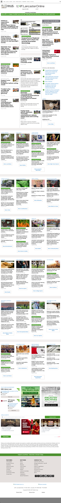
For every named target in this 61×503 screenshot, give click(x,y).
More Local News (51, 63)
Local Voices (5, 344)
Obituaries (35, 179)
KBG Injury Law (6, 389)
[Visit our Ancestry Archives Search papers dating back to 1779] (51, 396)
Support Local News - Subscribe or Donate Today (30, 454)
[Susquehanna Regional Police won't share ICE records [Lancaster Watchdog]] (30, 27)
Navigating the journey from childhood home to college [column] (7, 363)
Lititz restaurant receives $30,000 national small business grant (51, 78)
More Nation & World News (7, 333)
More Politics (23, 165)
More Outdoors (53, 287)
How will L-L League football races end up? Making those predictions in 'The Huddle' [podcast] (28, 14)
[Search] (60, 1)
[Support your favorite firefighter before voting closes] (16, 79)
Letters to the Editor (51, 301)
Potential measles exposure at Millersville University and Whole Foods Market (38, 236)
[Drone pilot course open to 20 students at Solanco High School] (53, 223)
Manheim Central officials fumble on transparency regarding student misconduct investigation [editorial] (37, 328)
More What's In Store (53, 206)
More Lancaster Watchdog (38, 170)
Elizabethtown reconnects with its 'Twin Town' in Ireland (27, 73)
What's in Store (52, 179)
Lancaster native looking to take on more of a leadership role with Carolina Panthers (51, 85)
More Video (51, 124)
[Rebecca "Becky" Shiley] (38, 183)
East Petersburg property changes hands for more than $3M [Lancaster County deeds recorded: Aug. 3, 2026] (7, 285)
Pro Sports (20, 260)
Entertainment (6, 218)
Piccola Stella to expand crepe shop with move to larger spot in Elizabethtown (53, 189)
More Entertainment (7, 246)
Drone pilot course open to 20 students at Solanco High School (53, 229)
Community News (52, 218)
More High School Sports (53, 164)
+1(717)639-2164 (12, 405)
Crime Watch (5, 179)
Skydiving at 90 (45, 119)
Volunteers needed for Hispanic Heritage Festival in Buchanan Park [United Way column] (50, 54)
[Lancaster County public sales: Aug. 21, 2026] (22, 183)
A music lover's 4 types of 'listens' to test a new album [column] (7, 230)
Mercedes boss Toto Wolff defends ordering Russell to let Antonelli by (22, 270)
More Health (38, 248)
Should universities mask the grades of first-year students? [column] (7, 370)
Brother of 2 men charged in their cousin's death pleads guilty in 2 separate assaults (7, 204)
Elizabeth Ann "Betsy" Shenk (38, 195)
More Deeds (7, 292)
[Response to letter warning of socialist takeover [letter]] (53, 306)
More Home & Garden (23, 251)
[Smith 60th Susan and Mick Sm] (22, 349)
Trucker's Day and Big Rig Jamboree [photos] (5, 91)
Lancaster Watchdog (35, 133)
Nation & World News (6, 301)
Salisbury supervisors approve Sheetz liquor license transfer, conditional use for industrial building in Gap (9, 25)
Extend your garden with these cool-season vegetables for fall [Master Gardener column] (7, 69)
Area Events (5, 415)
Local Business (21, 179)
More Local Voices (7, 375)
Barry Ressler (48, 81)
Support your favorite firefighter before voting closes (9, 82)
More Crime (7, 210)
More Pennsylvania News (22, 331)
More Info (10, 396)
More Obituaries (38, 200)
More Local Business (22, 208)
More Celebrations (23, 368)
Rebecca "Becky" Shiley (37, 188)
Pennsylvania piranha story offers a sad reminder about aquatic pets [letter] (53, 316)
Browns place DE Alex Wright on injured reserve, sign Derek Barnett (22, 282)
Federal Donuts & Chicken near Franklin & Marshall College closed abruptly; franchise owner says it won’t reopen (22, 195)
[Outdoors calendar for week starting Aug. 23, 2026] (53, 264)
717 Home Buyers (11, 400)
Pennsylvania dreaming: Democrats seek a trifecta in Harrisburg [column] (7, 356)
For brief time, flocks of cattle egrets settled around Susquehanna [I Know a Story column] (50, 32)
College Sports (36, 260)
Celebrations (20, 344)
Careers (43, 492)
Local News (4, 133)
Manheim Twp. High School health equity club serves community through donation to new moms (9, 50)
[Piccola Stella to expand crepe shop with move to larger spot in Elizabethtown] (53, 183)
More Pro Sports (22, 288)
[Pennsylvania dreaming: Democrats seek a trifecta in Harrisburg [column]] (7, 349)
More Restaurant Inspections (38, 377)
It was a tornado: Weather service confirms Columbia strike (27, 60)
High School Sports (53, 133)
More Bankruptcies (53, 368)
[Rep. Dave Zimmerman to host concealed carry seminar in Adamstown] (57, 40)
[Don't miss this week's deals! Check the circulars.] (30, 396)
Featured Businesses (7, 387)
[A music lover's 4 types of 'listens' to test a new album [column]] (7, 223)
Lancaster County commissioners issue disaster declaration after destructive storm (7, 103)
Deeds (3, 260)
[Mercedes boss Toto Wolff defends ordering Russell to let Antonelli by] (22, 264)
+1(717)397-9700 (5, 392)
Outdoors (50, 260)
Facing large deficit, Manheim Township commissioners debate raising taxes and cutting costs (29, 114)
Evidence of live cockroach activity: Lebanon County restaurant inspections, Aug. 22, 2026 (52, 92)
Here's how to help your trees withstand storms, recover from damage (21, 237)
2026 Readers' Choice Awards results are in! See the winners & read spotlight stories (9, 39)
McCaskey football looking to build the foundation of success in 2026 (53, 158)
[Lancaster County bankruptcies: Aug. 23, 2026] (53, 349)
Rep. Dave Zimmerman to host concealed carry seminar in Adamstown (47, 42)
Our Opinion (35, 300)
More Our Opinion (38, 335)
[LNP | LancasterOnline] (30, 6)
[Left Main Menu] (1, 1)
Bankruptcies (51, 344)
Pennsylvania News (22, 300)
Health (34, 218)
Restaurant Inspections (35, 345)
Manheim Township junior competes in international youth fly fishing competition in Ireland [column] (30, 96)
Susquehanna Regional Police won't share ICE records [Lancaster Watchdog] (30, 40)
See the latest (47, 23)
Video (44, 99)
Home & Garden (21, 218)
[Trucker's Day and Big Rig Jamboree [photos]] (16, 90)
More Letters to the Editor (53, 330)
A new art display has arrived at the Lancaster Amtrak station (7, 236)
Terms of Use (32, 492)
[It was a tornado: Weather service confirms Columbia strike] (37, 59)
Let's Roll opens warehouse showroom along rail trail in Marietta (53, 200)
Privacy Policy (19, 492)
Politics (18, 133)
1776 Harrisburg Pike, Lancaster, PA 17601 (9, 391)
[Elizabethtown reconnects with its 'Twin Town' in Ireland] (37, 72)
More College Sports (38, 290)
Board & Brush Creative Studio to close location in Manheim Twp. (53, 195)
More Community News (53, 248)
